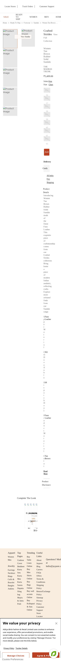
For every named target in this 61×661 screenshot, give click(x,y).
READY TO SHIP (19, 17)
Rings (10, 576)
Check (45, 168)
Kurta (19, 576)
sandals (36, 23)
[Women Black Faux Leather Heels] (28, 512)
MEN (46, 17)
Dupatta (20, 588)
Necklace (11, 573)
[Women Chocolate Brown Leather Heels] (30, 513)
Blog (38, 566)
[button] (10, 112)
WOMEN (33, 17)
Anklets (11, 589)
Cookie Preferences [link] (12, 659)
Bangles (11, 586)
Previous (10, 29)
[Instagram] (47, 553)
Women (11, 557)
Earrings (11, 570)
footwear (27, 23)
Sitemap (39, 598)
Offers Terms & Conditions (40, 579)
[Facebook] (53, 553)
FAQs (38, 573)
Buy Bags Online (29, 585)
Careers (39, 570)
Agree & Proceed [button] (46, 655)
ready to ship (15, 23)
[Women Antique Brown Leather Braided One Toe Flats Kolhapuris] (33, 512)
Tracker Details (22, 648)
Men (9, 560)
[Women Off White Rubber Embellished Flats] (25, 512)
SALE (6, 17)
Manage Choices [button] (15, 655)
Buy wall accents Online (30, 594)
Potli (19, 604)
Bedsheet (20, 566)
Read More (46, 472)
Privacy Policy (9, 648)
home (5, 23)
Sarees (19, 585)
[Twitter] (58, 553)
